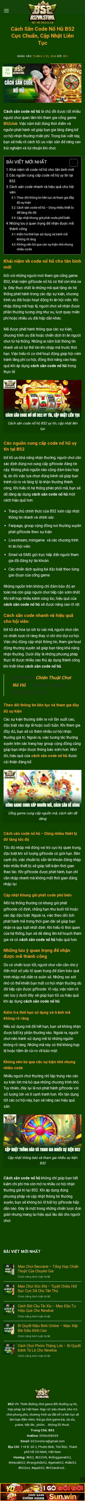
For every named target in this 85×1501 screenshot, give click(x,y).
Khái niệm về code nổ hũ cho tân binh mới (41, 170)
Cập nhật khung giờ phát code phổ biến (43, 218)
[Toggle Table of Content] (71, 163)
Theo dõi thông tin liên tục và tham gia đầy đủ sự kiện (45, 200)
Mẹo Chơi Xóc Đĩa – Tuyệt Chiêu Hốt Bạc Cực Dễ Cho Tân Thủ (47, 1288)
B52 (51, 1430)
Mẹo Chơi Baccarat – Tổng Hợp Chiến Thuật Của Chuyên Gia (48, 1268)
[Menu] (6, 10)
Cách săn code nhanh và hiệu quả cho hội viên (41, 189)
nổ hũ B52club (42, 22)
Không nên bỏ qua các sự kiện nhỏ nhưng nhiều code (45, 247)
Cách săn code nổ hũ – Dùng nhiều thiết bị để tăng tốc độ (45, 210)
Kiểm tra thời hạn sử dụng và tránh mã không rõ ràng (42, 236)
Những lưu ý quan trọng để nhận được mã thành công (41, 226)
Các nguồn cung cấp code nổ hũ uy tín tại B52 (41, 178)
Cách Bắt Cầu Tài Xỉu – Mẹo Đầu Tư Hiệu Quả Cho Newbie (47, 1308)
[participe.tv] (42, 10)
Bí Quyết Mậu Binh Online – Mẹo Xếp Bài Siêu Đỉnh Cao (48, 1328)
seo (65, 56)
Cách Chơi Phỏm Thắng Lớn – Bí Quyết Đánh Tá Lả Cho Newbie (49, 1348)
